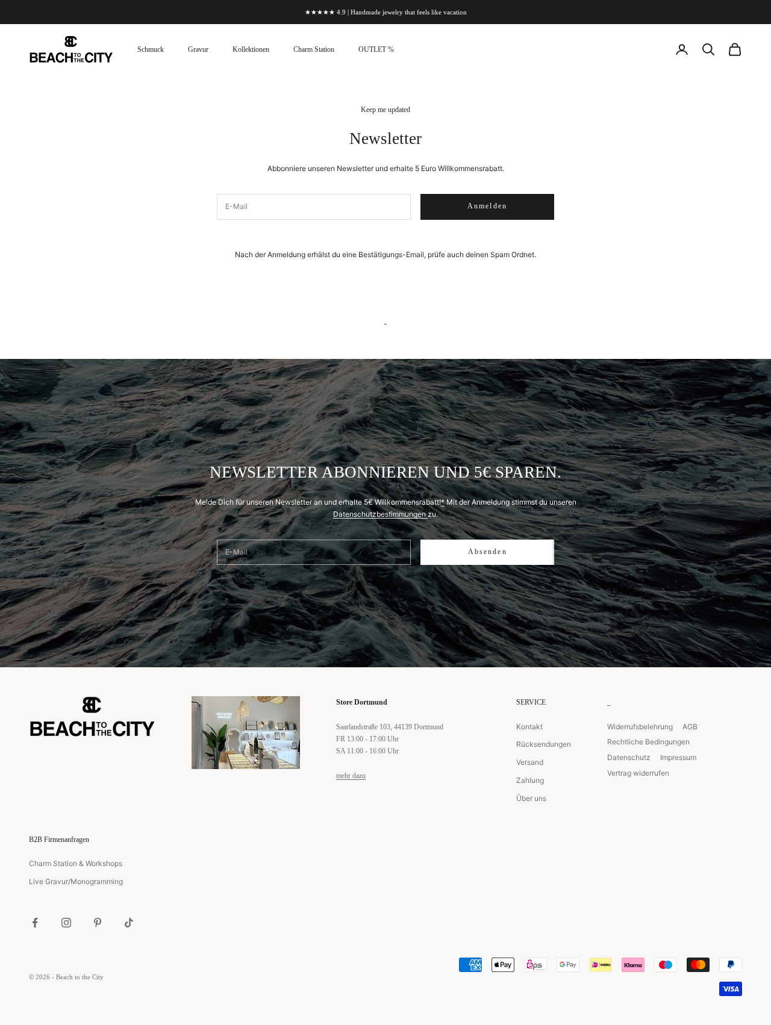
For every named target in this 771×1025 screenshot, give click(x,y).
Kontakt (529, 726)
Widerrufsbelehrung (640, 726)
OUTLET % (376, 49)
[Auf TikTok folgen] (129, 923)
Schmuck (150, 49)
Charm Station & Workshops (75, 863)
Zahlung (530, 780)
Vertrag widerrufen (638, 772)
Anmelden (487, 206)
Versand (529, 762)
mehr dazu (351, 775)
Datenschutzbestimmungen (380, 514)
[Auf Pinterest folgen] (98, 923)
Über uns (531, 798)
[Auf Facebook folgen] (35, 923)
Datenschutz (629, 757)
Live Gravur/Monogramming (76, 881)
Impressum (678, 757)
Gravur (198, 49)
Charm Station (313, 49)
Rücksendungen (543, 744)
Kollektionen (251, 49)
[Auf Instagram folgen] (66, 923)
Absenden (487, 551)
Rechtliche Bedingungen (648, 741)
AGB (690, 726)
